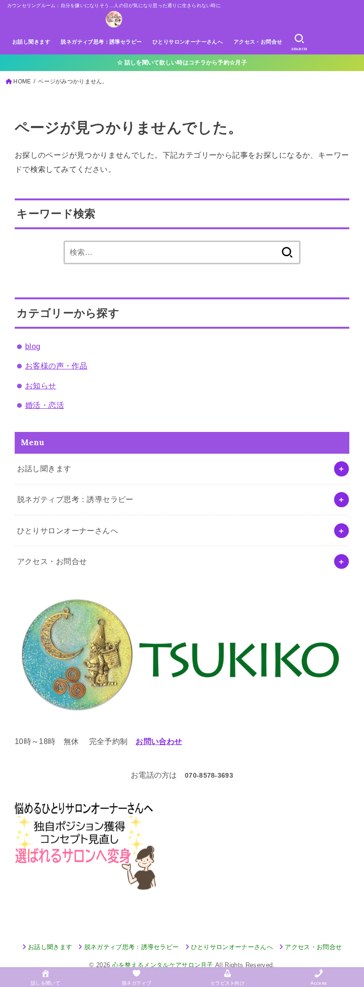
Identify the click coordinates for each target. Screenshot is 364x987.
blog (33, 346)
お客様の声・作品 (56, 365)
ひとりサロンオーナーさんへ (188, 42)
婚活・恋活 (44, 405)
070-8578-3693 (209, 775)
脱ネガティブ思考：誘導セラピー (101, 42)
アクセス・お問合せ (258, 42)
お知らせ (40, 385)
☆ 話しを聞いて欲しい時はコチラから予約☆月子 (182, 62)
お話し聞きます (31, 42)
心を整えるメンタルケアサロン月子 (162, 965)
